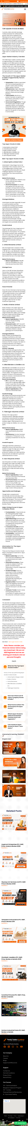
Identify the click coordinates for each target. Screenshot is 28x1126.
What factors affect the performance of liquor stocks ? (16, 706)
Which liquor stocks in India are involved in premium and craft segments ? (15, 716)
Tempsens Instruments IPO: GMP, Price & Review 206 (13, 920)
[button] (25, 9)
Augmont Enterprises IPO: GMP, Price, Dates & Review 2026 (12, 845)
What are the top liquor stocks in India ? (16, 666)
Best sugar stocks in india (15, 642)
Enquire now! (6, 739)
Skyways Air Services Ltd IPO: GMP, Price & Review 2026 (13, 883)
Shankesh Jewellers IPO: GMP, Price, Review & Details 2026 (12, 958)
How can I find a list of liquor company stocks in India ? (16, 697)
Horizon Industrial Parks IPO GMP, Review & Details (13, 1031)
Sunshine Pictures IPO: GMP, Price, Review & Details (13, 996)
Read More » (4, 848)
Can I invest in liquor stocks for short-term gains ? (15, 726)
